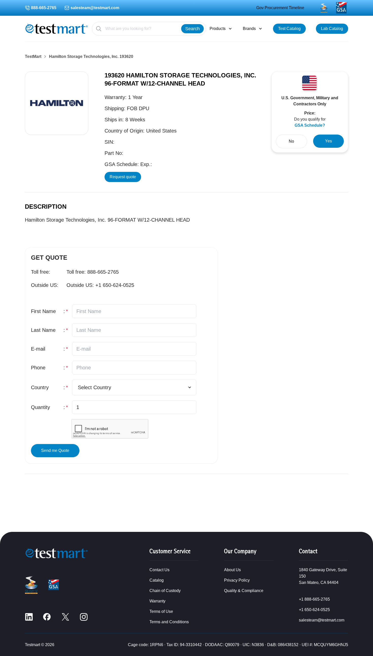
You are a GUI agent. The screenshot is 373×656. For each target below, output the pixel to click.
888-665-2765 (43, 8)
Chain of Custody (165, 590)
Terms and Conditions (169, 622)
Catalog (156, 580)
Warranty (157, 601)
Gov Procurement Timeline (280, 8)
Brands (249, 28)
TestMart (33, 57)
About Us (232, 570)
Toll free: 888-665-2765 (92, 272)
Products (218, 28)
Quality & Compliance (243, 590)
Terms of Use (161, 611)
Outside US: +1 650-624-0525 (100, 285)
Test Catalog (289, 28)
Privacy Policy (237, 580)
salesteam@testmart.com (95, 8)
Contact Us (159, 570)
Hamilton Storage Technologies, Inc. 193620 (91, 57)
